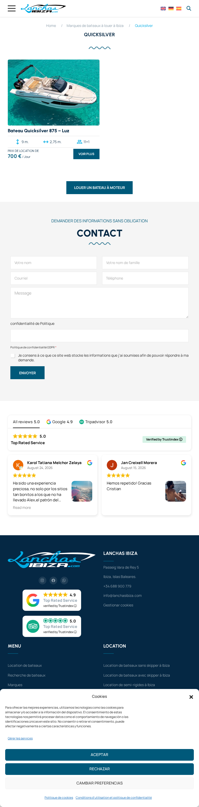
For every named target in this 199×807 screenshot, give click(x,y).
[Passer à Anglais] (163, 8)
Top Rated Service (60, 600)
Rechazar (99, 769)
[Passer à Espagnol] (178, 8)
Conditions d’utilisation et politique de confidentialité (114, 797)
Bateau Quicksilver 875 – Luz (38, 131)
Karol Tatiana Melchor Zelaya (54, 462)
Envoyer (27, 372)
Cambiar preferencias (99, 783)
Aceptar (99, 754)
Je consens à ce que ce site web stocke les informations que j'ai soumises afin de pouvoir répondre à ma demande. (103, 357)
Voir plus (86, 154)
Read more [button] (22, 507)
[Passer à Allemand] (171, 8)
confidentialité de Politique (32, 323)
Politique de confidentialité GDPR (33, 347)
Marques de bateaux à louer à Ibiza (95, 25)
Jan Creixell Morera (139, 462)
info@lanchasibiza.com (122, 595)
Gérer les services (20, 738)
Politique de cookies (59, 797)
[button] (191, 696)
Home (51, 25)
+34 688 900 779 (117, 586)
